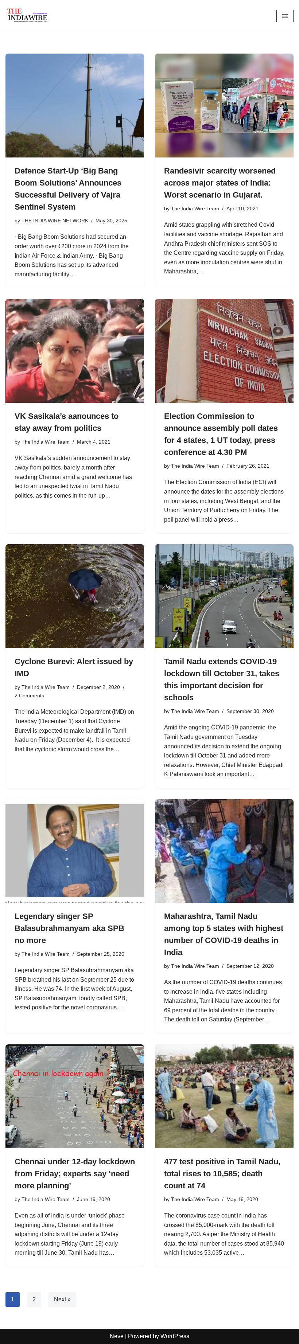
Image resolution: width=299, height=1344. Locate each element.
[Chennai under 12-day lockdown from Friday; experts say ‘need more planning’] (74, 1096)
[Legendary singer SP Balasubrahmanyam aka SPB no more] (74, 851)
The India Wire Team (195, 208)
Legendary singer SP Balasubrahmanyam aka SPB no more (69, 928)
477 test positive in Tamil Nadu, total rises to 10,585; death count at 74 (222, 1173)
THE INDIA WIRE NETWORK (55, 220)
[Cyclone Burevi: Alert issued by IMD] (74, 596)
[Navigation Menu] (285, 16)
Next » (62, 1299)
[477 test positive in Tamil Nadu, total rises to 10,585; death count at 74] (224, 1096)
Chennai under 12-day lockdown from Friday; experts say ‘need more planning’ (75, 1173)
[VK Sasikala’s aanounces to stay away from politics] (74, 351)
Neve (117, 1336)
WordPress (174, 1336)
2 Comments (29, 695)
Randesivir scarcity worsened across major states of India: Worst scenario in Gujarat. (220, 182)
